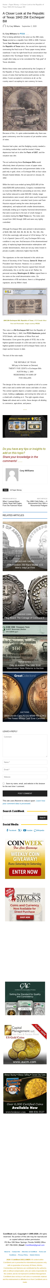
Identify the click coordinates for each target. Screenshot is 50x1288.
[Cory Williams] (5, 26)
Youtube (29, 830)
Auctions (24, 712)
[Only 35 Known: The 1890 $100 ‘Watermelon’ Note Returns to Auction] (25, 647)
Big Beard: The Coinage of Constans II (25, 618)
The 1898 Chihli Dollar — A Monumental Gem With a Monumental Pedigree (37, 503)
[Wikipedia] (35, 830)
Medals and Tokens (24, 561)
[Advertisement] (25, 951)
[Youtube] (24, 830)
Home (5, 4)
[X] (19, 830)
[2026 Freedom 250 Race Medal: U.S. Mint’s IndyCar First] (25, 546)
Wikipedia (40, 830)
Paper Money (14, 4)
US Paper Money (16, 490)
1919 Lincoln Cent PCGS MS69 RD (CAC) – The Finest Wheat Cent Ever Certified (25, 717)
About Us (7, 1251)
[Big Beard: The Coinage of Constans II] (25, 596)
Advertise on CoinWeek (29, 1251)
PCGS (22, 34)
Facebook (12, 830)
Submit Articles (35, 1255)
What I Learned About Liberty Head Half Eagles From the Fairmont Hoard (12, 503)
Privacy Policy (23, 1255)
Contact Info (16, 1251)
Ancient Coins (24, 614)
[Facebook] (7, 830)
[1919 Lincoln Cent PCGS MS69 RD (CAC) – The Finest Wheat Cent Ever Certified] (25, 697)
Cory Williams (14, 26)
